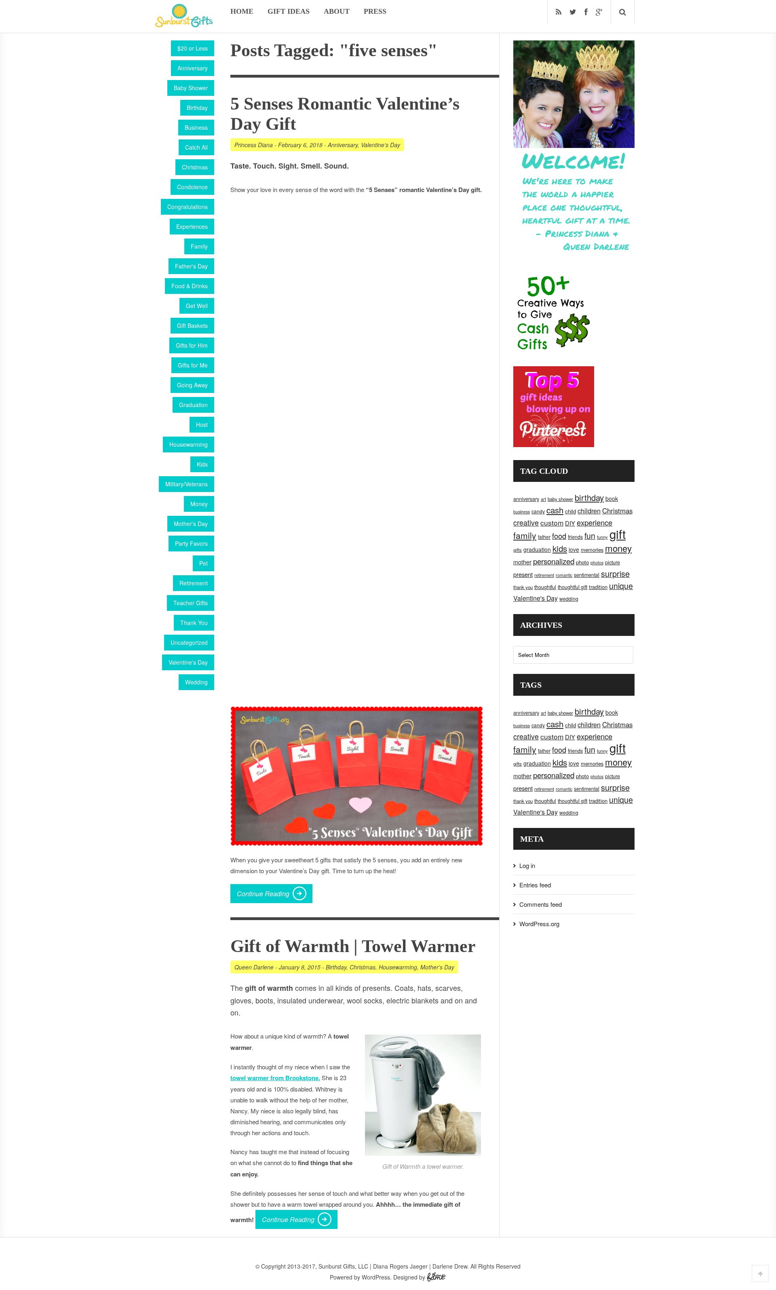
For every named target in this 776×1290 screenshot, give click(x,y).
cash (554, 510)
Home (241, 11)
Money (199, 504)
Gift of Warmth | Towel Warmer (353, 946)
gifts (517, 550)
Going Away (192, 385)
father (544, 536)
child (570, 511)
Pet (203, 563)
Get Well (197, 306)
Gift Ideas (289, 11)
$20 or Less (192, 48)
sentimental (586, 574)
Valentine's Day (188, 662)
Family (199, 246)
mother (522, 562)
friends (575, 536)
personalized (553, 560)
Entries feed (535, 884)
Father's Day (191, 266)
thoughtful (545, 587)
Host (202, 424)
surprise (615, 573)
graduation (537, 549)
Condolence (192, 187)
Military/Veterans (186, 484)
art (543, 499)
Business (196, 127)
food (559, 535)
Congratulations (187, 207)
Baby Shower (191, 88)
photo (582, 562)
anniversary (526, 498)
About (337, 11)
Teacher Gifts (190, 603)
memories (592, 549)
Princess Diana (253, 145)
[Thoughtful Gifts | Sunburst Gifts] (184, 24)
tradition (598, 587)
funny (602, 537)
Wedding (196, 682)
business (521, 512)
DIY (570, 523)
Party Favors (191, 543)
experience (594, 522)
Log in (527, 865)
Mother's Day (191, 523)
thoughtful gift (572, 587)
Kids (202, 464)
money (618, 547)
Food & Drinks (189, 286)
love (574, 549)
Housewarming (188, 444)
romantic (564, 575)
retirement (544, 575)
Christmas (195, 167)
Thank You (194, 623)
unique (621, 585)
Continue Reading (263, 893)
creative (526, 522)
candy (538, 511)
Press (375, 11)
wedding (568, 598)
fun (589, 535)
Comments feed (540, 904)
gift (617, 533)
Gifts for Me (193, 365)
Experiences (192, 226)
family (524, 535)
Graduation (193, 405)
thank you (523, 587)
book (611, 498)
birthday (589, 497)
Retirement (193, 583)
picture (612, 562)
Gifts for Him (192, 345)
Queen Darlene (254, 967)
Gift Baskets (192, 325)
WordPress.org (539, 923)
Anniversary (192, 68)
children (589, 510)
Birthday (197, 107)
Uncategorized (189, 642)
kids (559, 548)
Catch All (196, 147)
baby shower (560, 499)
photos (596, 562)
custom (551, 522)
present (523, 574)
